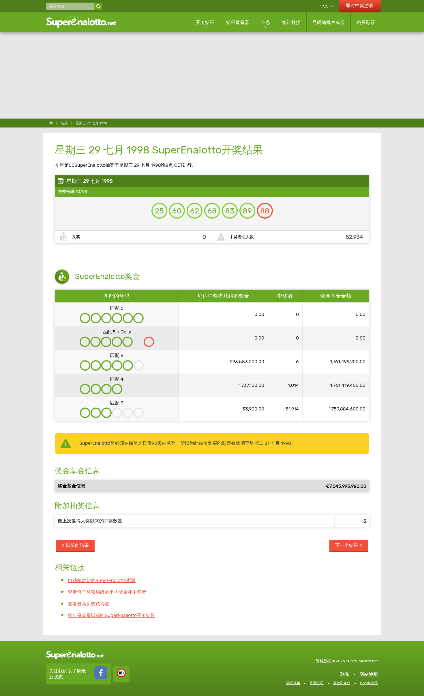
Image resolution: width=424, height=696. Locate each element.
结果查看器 (237, 22)
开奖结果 (205, 22)
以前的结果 (77, 545)
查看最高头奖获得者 (88, 604)
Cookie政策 (369, 683)
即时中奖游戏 (360, 5)
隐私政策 (293, 683)
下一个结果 (346, 545)
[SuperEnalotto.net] (85, 22)
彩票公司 (317, 683)
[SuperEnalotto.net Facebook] (100, 677)
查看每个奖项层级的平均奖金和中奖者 (107, 592)
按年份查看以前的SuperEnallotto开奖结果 (111, 615)
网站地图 (368, 674)
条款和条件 (341, 683)
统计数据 (291, 22)
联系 (345, 674)
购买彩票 (366, 22)
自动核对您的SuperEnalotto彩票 (102, 580)
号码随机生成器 (328, 22)
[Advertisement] (212, 75)
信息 (265, 22)
